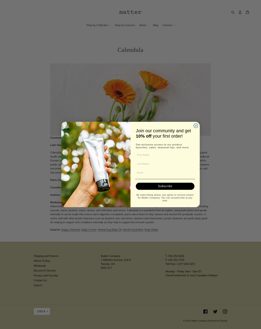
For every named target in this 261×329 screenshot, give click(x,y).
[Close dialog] (196, 126)
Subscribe (165, 186)
